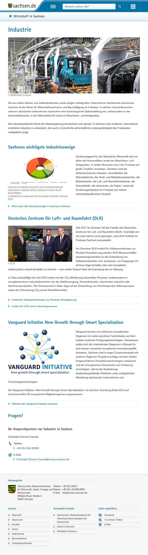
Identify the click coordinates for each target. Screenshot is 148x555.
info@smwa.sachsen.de (74, 492)
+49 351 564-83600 (27, 448)
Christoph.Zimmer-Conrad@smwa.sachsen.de (42, 459)
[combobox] (89, 6)
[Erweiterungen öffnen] (133, 6)
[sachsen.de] (23, 6)
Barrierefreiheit (19, 538)
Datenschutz (18, 534)
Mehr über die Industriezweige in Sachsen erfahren (41, 206)
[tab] (51, 481)
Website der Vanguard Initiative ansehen (35, 403)
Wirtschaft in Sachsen (29, 16)
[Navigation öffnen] (53, 6)
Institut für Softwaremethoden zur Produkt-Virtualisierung (44, 299)
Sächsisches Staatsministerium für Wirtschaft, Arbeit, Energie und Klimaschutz (35, 489)
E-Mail (108, 524)
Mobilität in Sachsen (67, 531)
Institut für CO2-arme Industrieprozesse (34, 306)
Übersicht (16, 515)
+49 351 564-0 (69, 486)
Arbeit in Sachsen (65, 526)
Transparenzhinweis (22, 543)
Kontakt (15, 524)
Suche (15, 529)
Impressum (17, 520)
